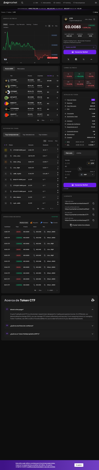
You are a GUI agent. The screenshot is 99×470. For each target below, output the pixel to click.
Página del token (69, 201)
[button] (5, 24)
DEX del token (68, 212)
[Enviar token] (91, 59)
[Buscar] (22, 3)
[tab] (9, 69)
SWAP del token (69, 218)
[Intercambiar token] (84, 59)
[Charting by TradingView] (5, 59)
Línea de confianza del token (72, 207)
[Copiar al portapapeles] (11, 150)
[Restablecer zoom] (5, 32)
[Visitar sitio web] (76, 59)
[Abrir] (96, 3)
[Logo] (10, 3)
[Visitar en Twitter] (68, 59)
